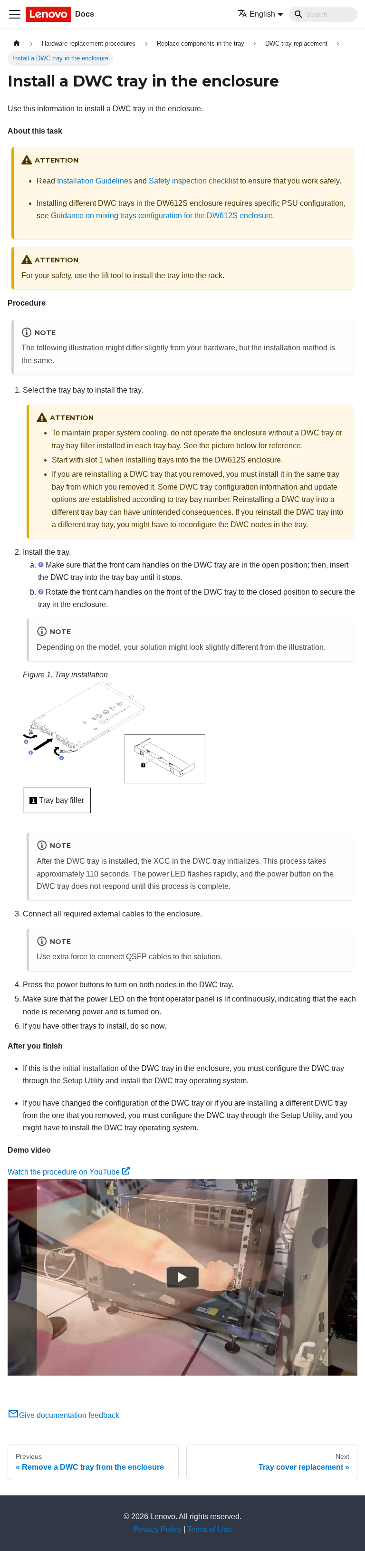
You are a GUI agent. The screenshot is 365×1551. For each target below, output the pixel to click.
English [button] (262, 14)
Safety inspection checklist (193, 181)
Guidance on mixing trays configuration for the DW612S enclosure (162, 216)
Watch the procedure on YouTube (64, 1172)
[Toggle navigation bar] (15, 14)
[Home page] (17, 43)
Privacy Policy (158, 1529)
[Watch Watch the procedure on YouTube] (182, 1277)
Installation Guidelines (94, 181)
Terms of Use (209, 1529)
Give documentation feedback (69, 1415)
